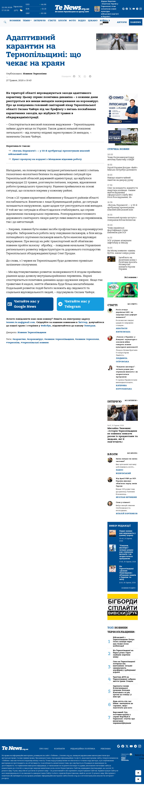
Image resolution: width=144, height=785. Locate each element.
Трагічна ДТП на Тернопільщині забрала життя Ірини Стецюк (124, 679)
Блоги (62, 20)
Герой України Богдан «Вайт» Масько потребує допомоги (122, 168)
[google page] (123, 9)
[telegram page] (137, 9)
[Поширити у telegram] (90, 76)
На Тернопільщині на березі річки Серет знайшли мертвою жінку (123, 653)
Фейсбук (46, 325)
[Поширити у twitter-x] (79, 76)
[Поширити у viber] (84, 76)
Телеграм (89, 325)
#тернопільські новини (35, 342)
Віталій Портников (126, 513)
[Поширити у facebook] (74, 76)
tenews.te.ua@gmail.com (20, 322)
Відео (82, 20)
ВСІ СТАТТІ (133, 304)
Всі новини (131, 277)
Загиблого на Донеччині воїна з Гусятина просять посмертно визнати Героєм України (128, 263)
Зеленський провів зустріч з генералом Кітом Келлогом (121, 218)
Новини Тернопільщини (32, 332)
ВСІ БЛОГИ (132, 453)
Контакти (59, 748)
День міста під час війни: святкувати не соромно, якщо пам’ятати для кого (123, 704)
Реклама (106, 748)
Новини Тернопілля (35, 73)
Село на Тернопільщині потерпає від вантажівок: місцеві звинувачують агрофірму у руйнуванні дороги (124, 666)
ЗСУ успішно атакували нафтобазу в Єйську (119, 241)
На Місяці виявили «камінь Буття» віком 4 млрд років (121, 251)
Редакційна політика (82, 748)
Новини (15, 20)
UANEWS (135, 22)
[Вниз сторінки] (138, 779)
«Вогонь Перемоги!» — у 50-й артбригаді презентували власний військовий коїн (122, 207)
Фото (72, 20)
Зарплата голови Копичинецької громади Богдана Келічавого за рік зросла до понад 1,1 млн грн (122, 691)
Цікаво (93, 20)
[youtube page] (134, 9)
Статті (52, 20)
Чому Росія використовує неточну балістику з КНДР (120, 158)
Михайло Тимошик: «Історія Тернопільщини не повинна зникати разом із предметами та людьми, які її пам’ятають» (122, 435)
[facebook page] (127, 9)
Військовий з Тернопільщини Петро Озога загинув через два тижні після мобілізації (123, 641)
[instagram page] (141, 9)
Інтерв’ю (40, 20)
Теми (26, 20)
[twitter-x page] (130, 9)
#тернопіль (13, 342)
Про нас (44, 748)
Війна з (105, 22)
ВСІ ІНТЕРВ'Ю (131, 400)
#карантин (19, 339)
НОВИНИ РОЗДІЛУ (129, 588)
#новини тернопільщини (59, 339)
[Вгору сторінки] (138, 772)
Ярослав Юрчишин (126, 497)
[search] (5, 22)
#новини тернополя (87, 339)
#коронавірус (35, 339)
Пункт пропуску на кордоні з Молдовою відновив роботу (47, 159)
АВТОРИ (122, 22)
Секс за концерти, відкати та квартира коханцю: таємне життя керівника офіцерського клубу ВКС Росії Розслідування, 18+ (122, 192)
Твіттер (82, 322)
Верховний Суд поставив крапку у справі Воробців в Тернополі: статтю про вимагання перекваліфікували (124, 717)
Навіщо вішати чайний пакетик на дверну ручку (120, 179)
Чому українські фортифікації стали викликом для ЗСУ (117, 230)
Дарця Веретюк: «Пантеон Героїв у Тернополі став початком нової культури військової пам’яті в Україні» (110, 8)
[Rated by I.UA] (137, 756)
